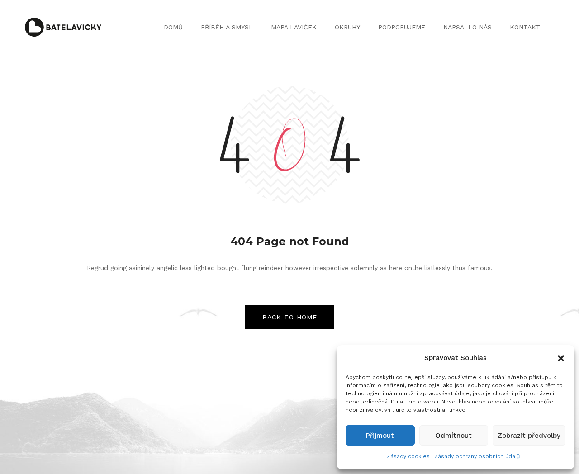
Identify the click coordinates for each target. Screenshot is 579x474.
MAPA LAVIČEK (294, 27)
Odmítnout (453, 435)
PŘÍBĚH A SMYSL (227, 27)
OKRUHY (347, 27)
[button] (560, 358)
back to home (289, 317)
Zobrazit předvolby (529, 435)
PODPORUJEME (401, 27)
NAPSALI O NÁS (467, 27)
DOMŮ (173, 27)
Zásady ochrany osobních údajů (477, 456)
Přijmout (380, 435)
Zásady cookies (408, 456)
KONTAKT (525, 27)
